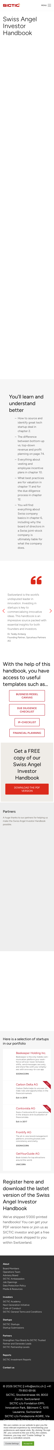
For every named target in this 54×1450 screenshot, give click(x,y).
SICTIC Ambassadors (13, 1278)
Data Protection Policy (14, 1285)
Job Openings (10, 1282)
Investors (8, 1297)
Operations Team (11, 1272)
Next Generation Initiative (16, 1305)
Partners (7, 1335)
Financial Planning (27, 733)
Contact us (8, 1367)
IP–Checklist (27, 722)
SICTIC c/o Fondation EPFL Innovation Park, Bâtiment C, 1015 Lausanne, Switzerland (27, 1408)
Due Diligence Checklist (27, 710)
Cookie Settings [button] (12, 1443)
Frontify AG (23, 1132)
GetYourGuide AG (27, 1153)
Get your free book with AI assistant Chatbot (25, 122)
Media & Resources (12, 1289)
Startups (7, 1319)
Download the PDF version (27, 789)
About (6, 1264)
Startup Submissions (13, 1327)
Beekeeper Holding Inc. (31, 1053)
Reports (7, 1355)
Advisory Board (10, 1275)
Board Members (11, 1268)
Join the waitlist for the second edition (23, 136)
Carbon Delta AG (27, 1084)
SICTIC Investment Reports (17, 1359)
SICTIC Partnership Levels (16, 1347)
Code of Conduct (12, 1308)
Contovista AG (25, 1108)
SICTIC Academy (12, 1301)
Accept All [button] (28, 1443)
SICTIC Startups (11, 1324)
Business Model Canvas (27, 696)
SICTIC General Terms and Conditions (22, 1311)
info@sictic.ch (34, 1386)
